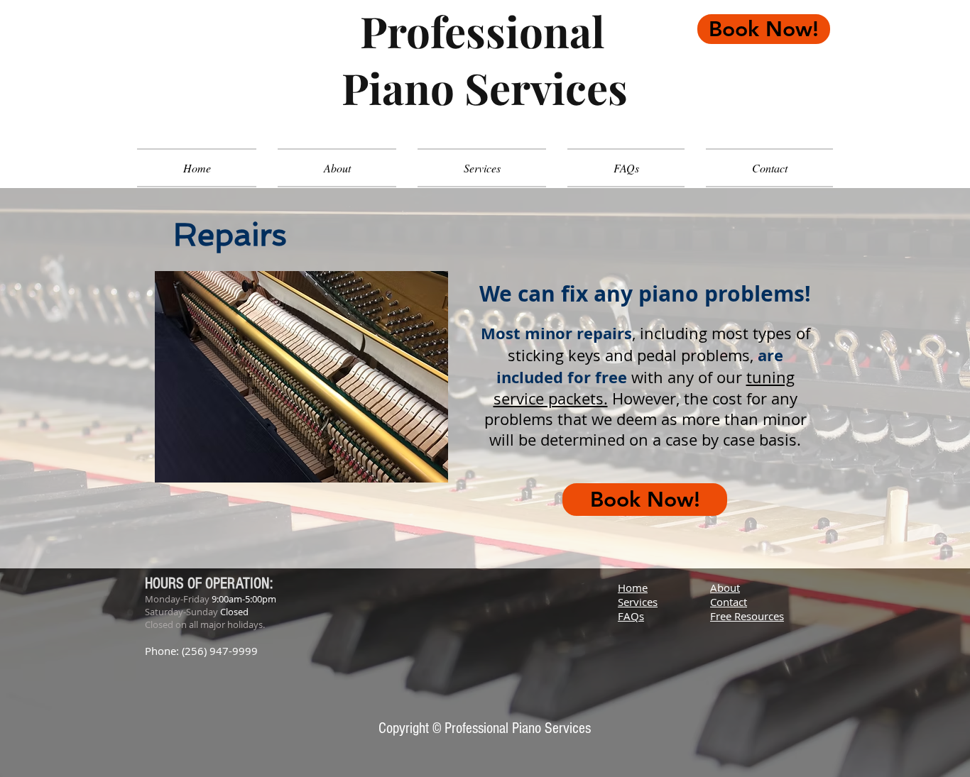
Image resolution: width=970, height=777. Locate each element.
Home (633, 587)
